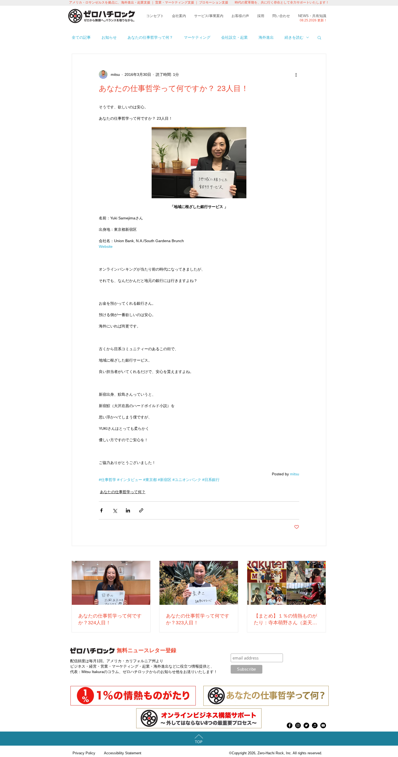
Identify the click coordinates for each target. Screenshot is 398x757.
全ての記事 (81, 37)
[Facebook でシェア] (101, 510)
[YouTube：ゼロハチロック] (323, 725)
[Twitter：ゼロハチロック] (306, 725)
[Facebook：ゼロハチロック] (289, 725)
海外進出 (266, 37)
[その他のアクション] (296, 74)
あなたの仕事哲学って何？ (150, 37)
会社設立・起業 (234, 37)
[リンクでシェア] (141, 510)
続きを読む (294, 37)
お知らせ (109, 37)
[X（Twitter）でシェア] (114, 510)
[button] (319, 37)
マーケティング (197, 37)
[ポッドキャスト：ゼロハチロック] (315, 725)
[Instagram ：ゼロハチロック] (298, 725)
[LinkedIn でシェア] (128, 510)
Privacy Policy (84, 753)
